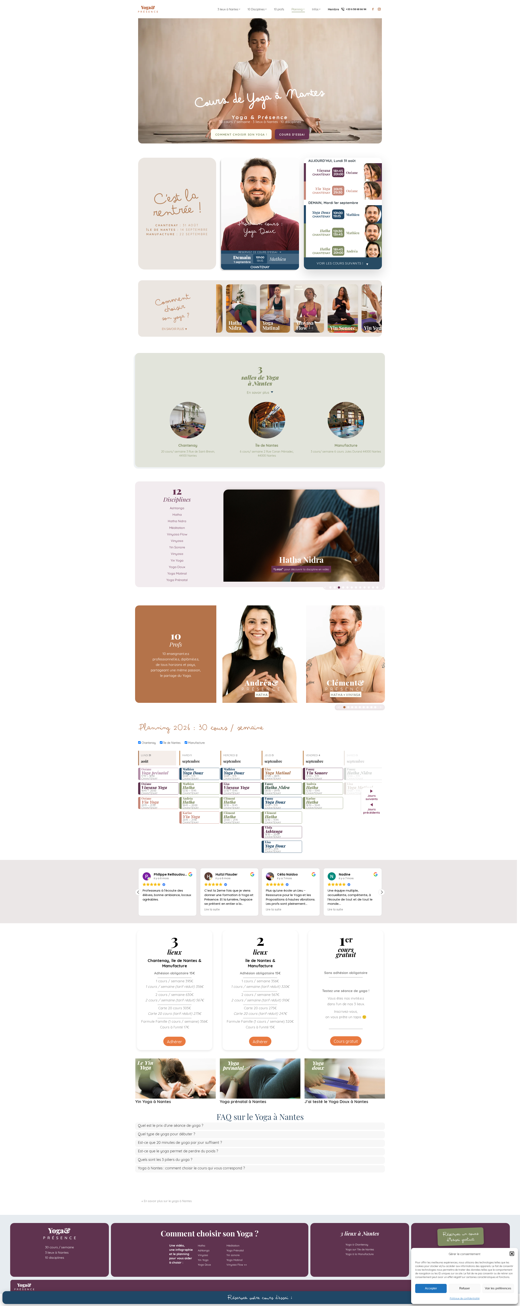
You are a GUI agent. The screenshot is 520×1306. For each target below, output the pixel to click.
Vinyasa (177, 540)
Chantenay (148, 742)
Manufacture (196, 742)
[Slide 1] (330, 587)
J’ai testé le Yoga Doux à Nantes (336, 1101)
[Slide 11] (373, 587)
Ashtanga (177, 508)
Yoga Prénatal (177, 579)
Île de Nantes (171, 742)
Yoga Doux (177, 566)
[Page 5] (360, 707)
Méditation (177, 527)
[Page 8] (371, 707)
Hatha (177, 514)
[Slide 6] (352, 587)
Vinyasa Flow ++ (236, 1264)
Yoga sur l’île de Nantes (360, 1249)
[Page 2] (348, 707)
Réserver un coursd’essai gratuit (460, 1237)
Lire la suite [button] (150, 909)
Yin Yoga (177, 560)
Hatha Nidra (177, 521)
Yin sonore (232, 1255)
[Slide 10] (369, 587)
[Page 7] (367, 707)
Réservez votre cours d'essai (259, 1297)
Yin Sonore (177, 547)
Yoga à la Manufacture (360, 1254)
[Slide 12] (377, 587)
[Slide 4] (343, 587)
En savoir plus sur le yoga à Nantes (168, 1201)
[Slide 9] (364, 587)
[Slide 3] (339, 587)
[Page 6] (364, 707)
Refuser (464, 1288)
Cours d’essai (292, 134)
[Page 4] (356, 707)
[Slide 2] (335, 587)
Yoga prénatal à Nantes (243, 1101)
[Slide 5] (347, 587)
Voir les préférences (498, 1288)
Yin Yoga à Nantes (153, 1101)
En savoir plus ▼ (174, 329)
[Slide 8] (360, 587)
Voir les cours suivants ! (343, 263)
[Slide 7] (356, 587)
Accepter (431, 1288)
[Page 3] (352, 707)
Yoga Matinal (177, 573)
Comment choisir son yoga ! (241, 134)
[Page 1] (344, 707)
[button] (512, 1254)
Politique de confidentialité (465, 1298)
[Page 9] (375, 707)
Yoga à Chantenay (357, 1244)
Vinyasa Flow (177, 534)
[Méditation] (301, 536)
